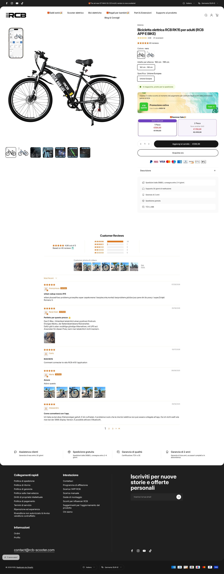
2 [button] (109, 428)
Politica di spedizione (24, 481)
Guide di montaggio (72, 497)
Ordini (17, 533)
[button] (143, 43)
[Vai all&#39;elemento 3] (35, 152)
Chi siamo (68, 512)
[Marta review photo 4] (87, 392)
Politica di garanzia (23, 489)
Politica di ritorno (22, 485)
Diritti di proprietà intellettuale (28, 497)
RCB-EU (140, 25)
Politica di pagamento (24, 501)
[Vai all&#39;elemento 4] (48, 152)
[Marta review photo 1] (49, 392)
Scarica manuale (71, 493)
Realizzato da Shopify (24, 567)
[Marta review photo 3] (74, 392)
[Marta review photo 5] (99, 392)
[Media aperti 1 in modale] (66, 84)
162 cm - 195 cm (146, 67)
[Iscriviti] (178, 497)
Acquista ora (178, 153)
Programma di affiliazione (75, 485)
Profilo (17, 537)
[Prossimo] (121, 90)
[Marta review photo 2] (62, 392)
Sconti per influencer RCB (75, 501)
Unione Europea (146, 79)
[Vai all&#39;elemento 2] (23, 152)
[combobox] (189, 3)
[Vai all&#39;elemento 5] (60, 152)
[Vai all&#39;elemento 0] (11, 152)
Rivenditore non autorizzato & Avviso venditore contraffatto (32, 514)
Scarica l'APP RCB (72, 489)
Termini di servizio (23, 505)
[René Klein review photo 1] (49, 337)
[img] (49, 285)
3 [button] (112, 428)
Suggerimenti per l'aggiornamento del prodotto (81, 506)
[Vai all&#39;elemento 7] (85, 152)
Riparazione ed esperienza (27, 509)
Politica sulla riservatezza (26, 493)
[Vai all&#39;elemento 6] (72, 152)
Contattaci (68, 481)
